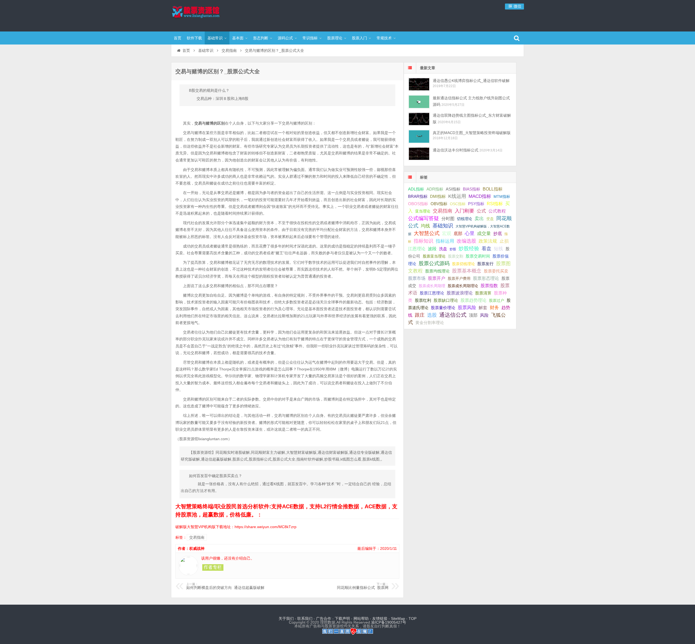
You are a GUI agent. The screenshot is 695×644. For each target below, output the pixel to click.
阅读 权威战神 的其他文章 (212, 567)
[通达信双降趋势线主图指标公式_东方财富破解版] (419, 119)
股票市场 (416, 278)
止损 (504, 241)
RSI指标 (495, 203)
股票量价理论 (443, 308)
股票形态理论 (486, 278)
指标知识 (423, 241)
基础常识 (215, 38)
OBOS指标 (418, 204)
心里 (470, 233)
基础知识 (442, 226)
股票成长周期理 (432, 286)
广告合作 (323, 618)
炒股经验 (469, 248)
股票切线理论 (463, 264)
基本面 (238, 38)
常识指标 (310, 38)
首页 (177, 38)
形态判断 (260, 38)
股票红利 (423, 300)
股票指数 (489, 285)
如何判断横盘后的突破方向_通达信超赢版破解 (225, 586)
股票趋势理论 (473, 300)
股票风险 (467, 307)
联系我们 (304, 618)
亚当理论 (422, 211)
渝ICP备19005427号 (388, 622)
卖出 (479, 218)
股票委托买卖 (496, 271)
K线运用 (457, 196)
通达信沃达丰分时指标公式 (455, 150)
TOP (412, 618)
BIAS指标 (471, 189)
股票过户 (496, 300)
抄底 (497, 233)
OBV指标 (439, 203)
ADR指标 (435, 189)
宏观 (446, 233)
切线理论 (464, 219)
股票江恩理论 (432, 293)
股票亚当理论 (434, 256)
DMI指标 (438, 196)
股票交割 (455, 256)
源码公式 (285, 38)
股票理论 (334, 38)
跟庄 (420, 315)
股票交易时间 (478, 256)
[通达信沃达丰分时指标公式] (419, 154)
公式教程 (497, 211)
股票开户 (436, 278)
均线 (425, 226)
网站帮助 (361, 618)
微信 (517, 6)
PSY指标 (476, 203)
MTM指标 (502, 196)
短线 (498, 248)
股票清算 (483, 293)
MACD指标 (480, 196)
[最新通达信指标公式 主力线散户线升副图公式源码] (419, 102)
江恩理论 (416, 248)
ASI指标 (453, 189)
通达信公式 (452, 315)
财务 (494, 307)
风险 (484, 315)
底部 (458, 233)
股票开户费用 (459, 278)
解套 (483, 307)
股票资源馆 (206, 14)
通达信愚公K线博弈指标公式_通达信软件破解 (471, 80)
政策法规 (488, 241)
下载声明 (342, 618)
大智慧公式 (427, 233)
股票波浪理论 (460, 293)
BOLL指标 (493, 189)
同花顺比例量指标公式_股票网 (362, 586)
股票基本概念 (466, 271)
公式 (481, 211)
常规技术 (384, 38)
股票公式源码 (434, 263)
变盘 (490, 219)
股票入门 (359, 38)
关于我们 (286, 618)
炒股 (453, 249)
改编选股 (466, 241)
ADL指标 (416, 189)
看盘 (486, 248)
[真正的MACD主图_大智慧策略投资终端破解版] (419, 136)
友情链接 (379, 618)
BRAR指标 (418, 196)
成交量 (484, 233)
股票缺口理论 (446, 300)
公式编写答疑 (423, 218)
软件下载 (194, 38)
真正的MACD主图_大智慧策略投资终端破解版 (472, 133)
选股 (432, 315)
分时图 (447, 218)
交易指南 (229, 50)
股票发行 (485, 263)
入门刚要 (464, 211)
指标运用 (445, 241)
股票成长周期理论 (463, 286)
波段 (432, 248)
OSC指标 (458, 204)
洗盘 (443, 248)
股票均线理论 (437, 271)
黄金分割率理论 (429, 323)
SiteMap (398, 618)
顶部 (473, 315)
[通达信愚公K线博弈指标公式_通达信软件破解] (419, 84)
